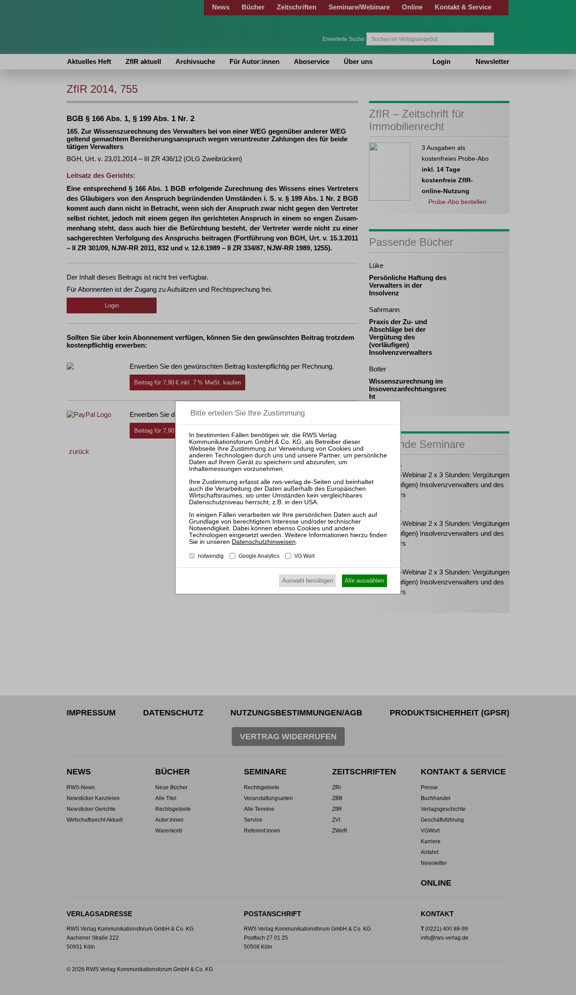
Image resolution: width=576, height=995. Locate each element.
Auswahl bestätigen (307, 580)
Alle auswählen (364, 580)
